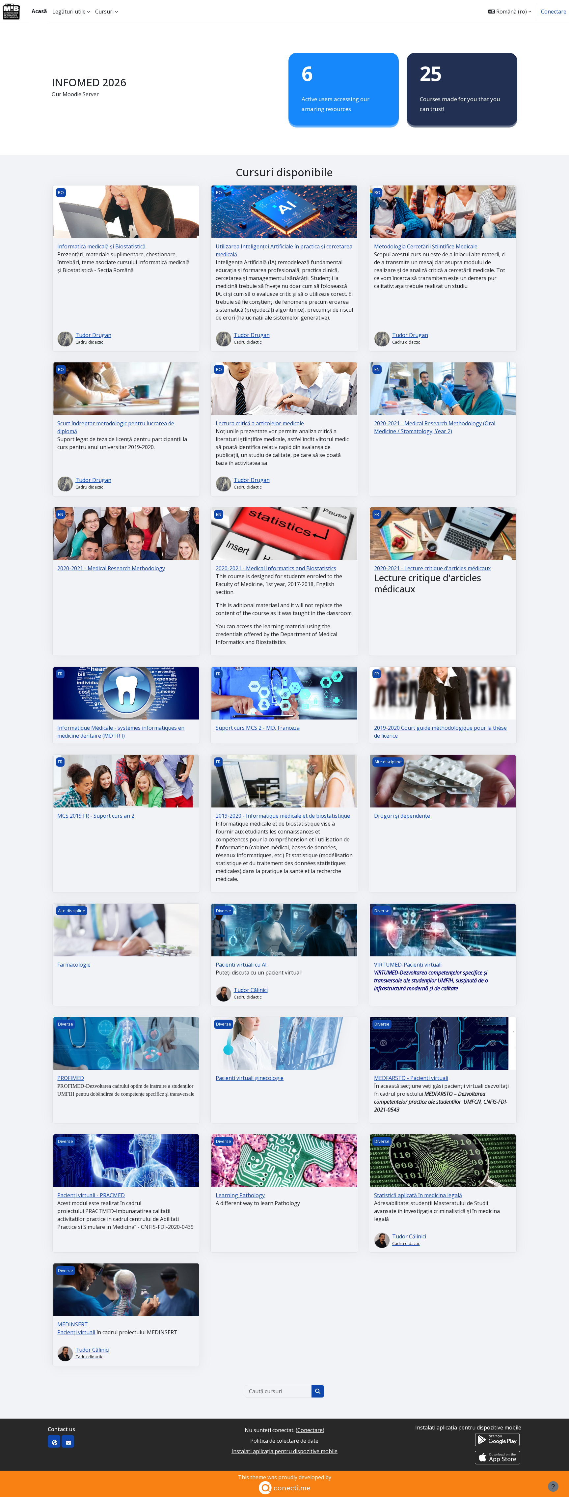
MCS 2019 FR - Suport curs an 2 (95, 815)
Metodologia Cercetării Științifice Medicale (425, 246)
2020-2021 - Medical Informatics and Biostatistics (276, 568)
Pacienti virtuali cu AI (241, 964)
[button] (509, 11)
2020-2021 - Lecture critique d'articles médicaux (432, 568)
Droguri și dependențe (402, 815)
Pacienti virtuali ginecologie (250, 1078)
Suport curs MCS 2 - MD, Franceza (258, 727)
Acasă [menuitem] (39, 11)
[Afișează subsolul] (553, 1486)
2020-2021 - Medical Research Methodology (111, 568)
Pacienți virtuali (76, 1332)
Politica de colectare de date (284, 1440)
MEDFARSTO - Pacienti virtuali (411, 1078)
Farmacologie (74, 964)
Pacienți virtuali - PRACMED (91, 1195)
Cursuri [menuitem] (104, 11)
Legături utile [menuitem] (69, 11)
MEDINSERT (72, 1324)
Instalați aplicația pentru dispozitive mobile (284, 1451)
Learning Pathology (240, 1195)
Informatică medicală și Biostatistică (101, 246)
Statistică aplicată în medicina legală (418, 1195)
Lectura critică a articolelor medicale (260, 423)
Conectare (553, 11)
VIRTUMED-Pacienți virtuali (408, 964)
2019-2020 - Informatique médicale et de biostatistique (283, 815)
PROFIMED (70, 1078)
